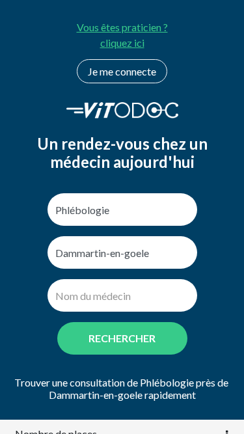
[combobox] (122, 209)
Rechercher (122, 338)
